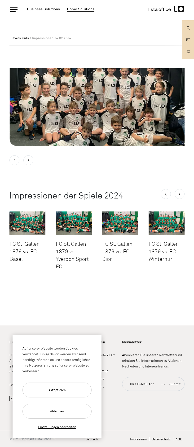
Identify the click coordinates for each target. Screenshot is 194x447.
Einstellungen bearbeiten (57, 427)
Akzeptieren (57, 390)
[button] (166, 194)
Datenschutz (161, 439)
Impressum (138, 439)
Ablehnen (57, 411)
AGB (179, 439)
